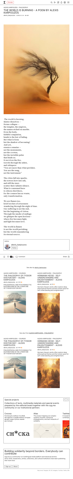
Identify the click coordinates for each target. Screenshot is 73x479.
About (15, 466)
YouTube (60, 470)
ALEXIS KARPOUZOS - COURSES (15, 273)
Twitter (65, 470)
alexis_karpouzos (9, 15)
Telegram (45, 470)
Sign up (8, 466)
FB (49, 470)
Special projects (12, 400)
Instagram (55, 470)
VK (51, 470)
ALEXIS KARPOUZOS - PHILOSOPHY (16, 7)
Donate (10, 2)
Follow (14, 248)
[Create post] (58, 2)
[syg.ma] (5, 2)
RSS (68, 470)
